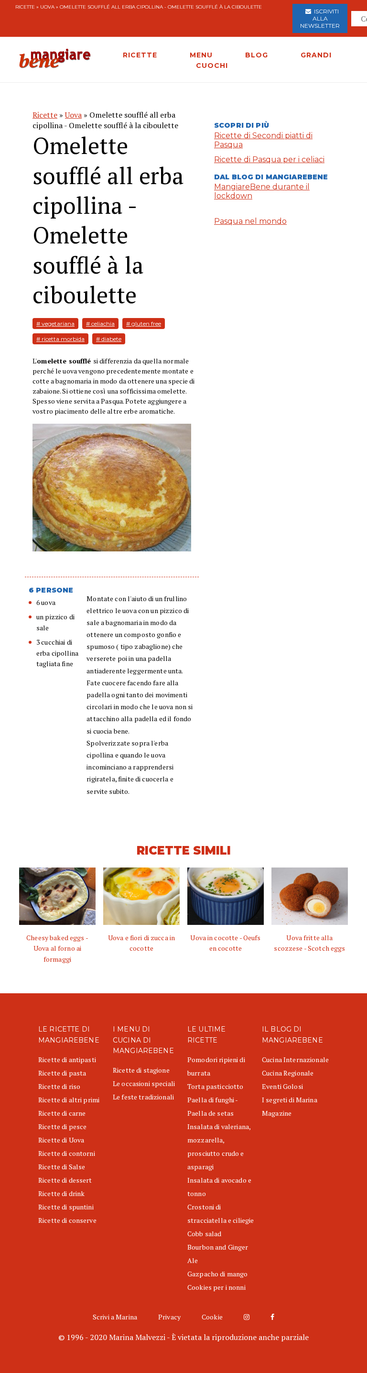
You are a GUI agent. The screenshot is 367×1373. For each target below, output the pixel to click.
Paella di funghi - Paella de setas (212, 1106)
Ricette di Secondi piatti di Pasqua (263, 140)
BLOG (256, 55)
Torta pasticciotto (215, 1086)
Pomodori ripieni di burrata (216, 1066)
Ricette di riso (59, 1086)
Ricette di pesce (62, 1126)
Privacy (169, 1316)
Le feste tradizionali (143, 1096)
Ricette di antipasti (67, 1059)
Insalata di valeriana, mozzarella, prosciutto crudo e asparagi (218, 1146)
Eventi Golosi (282, 1086)
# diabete (108, 338)
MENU (201, 55)
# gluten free (143, 323)
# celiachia (100, 323)
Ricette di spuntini (66, 1206)
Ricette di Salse (61, 1166)
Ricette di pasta (62, 1072)
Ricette (25, 7)
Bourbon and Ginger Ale (217, 1253)
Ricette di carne (62, 1113)
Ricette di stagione (141, 1070)
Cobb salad (204, 1233)
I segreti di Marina (289, 1099)
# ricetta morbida (60, 338)
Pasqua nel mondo (250, 221)
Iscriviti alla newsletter (320, 18)
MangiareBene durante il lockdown (262, 191)
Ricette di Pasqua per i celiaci (269, 159)
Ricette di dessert (65, 1180)
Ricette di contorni (66, 1153)
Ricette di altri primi (68, 1099)
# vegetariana (55, 323)
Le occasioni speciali (144, 1083)
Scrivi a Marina (115, 1316)
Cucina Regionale (287, 1072)
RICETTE (140, 55)
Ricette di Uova (61, 1139)
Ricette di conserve (67, 1220)
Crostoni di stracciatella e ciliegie (220, 1213)
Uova (47, 7)
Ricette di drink (61, 1193)
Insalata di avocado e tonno (219, 1186)
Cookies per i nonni (216, 1287)
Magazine (276, 1113)
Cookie (212, 1316)
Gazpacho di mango (217, 1273)
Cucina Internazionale (295, 1059)
